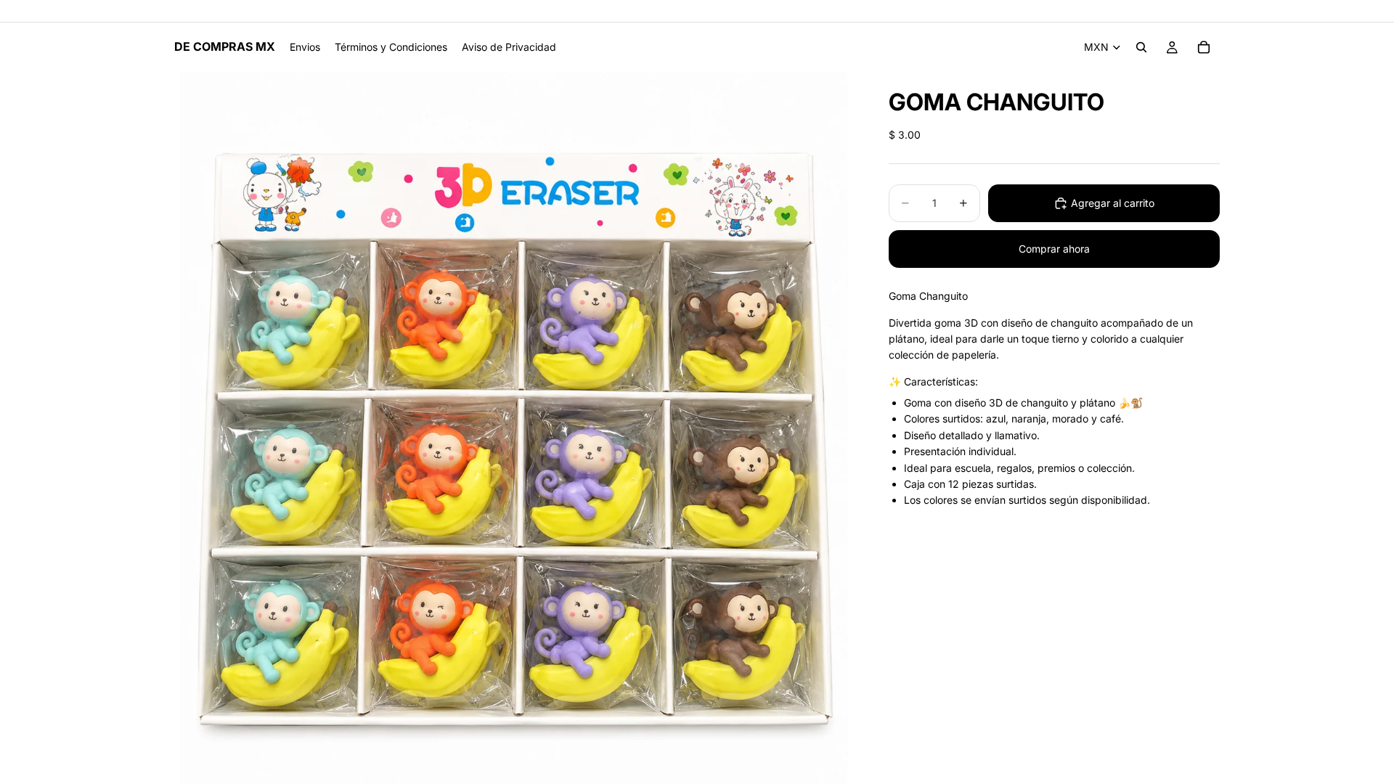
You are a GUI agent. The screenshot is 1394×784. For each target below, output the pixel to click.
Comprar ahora (1054, 248)
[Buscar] (1141, 47)
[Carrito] (1204, 47)
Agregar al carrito (1112, 203)
